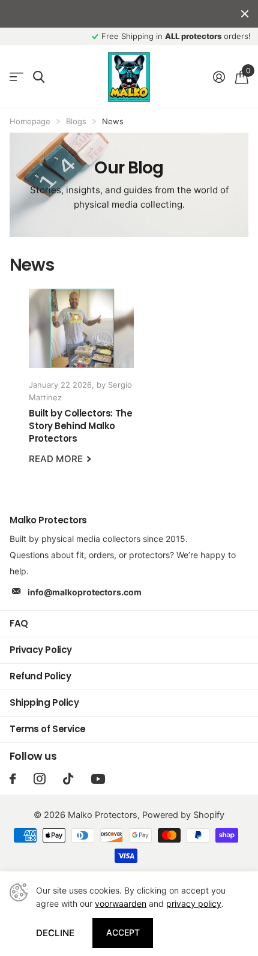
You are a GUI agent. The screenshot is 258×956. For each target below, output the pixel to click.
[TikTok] (68, 778)
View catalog (16, 77)
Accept (123, 932)
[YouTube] (98, 779)
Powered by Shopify (183, 815)
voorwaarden (120, 903)
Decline (55, 933)
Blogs (76, 121)
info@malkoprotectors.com (85, 592)
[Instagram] (39, 778)
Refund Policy (40, 676)
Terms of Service (48, 729)
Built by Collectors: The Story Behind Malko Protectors (81, 385)
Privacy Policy (41, 649)
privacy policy (193, 903)
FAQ (19, 623)
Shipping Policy (44, 702)
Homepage (30, 121)
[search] (38, 77)
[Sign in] (218, 76)
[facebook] (13, 779)
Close (245, 14)
